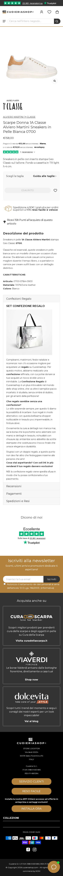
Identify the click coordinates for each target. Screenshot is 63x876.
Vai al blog (31, 721)
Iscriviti (51, 579)
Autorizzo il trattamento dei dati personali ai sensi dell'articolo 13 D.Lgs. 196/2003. (33, 586)
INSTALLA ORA (31, 808)
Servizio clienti (31, 781)
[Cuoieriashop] (18, 12)
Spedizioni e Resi (18, 501)
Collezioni (11, 818)
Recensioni (13, 486)
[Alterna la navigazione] (4, 21)
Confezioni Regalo (18, 298)
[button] (34, 21)
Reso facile (31, 791)
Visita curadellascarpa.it (31, 640)
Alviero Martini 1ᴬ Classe (19, 117)
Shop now (31, 679)
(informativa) (47, 588)
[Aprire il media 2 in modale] (31, 58)
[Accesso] (41, 12)
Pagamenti (14, 493)
